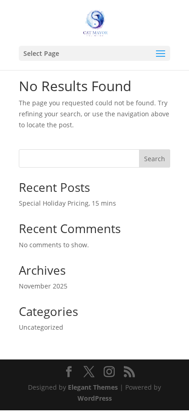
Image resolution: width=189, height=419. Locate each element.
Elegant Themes (93, 387)
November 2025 (43, 286)
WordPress (95, 398)
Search (154, 158)
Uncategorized (41, 327)
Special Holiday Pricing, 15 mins (67, 203)
